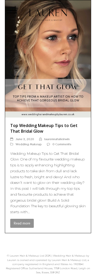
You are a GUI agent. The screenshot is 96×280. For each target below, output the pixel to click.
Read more (22, 223)
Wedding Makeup (29, 144)
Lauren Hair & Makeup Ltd (27, 255)
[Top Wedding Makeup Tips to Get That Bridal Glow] (48, 58)
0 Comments (61, 144)
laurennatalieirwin (57, 139)
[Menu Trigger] (12, 13)
